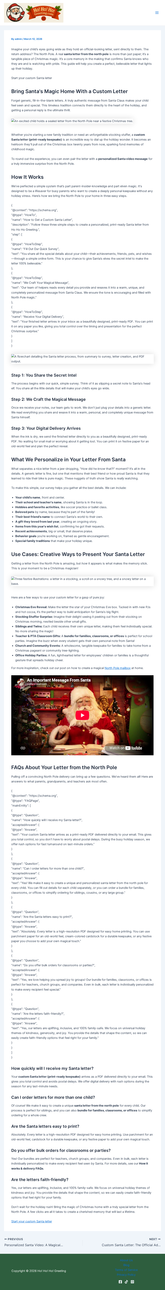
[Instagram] (132, 1282)
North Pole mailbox (118, 668)
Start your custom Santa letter (31, 1221)
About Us (126, 1260)
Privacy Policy (126, 1275)
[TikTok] (126, 1282)
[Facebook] (120, 1282)
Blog (126, 1265)
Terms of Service (126, 1270)
